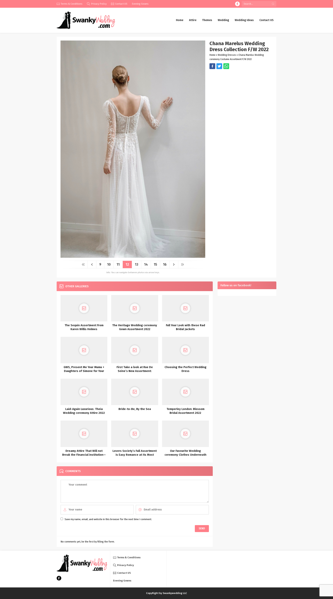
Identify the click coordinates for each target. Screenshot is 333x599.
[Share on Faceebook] (219, 66)
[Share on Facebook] (212, 66)
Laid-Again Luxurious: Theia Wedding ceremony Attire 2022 (84, 411)
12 (127, 264)
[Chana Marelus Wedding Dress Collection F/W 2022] (133, 256)
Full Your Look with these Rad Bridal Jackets (185, 327)
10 (109, 264)
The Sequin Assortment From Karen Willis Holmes (84, 327)
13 (136, 264)
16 (164, 264)
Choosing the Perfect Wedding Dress (185, 369)
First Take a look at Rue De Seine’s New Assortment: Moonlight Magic (135, 371)
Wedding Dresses (227, 55)
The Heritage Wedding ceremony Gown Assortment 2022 (134, 327)
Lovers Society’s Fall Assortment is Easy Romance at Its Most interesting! (135, 454)
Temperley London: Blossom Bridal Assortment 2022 (185, 411)
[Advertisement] (240, 96)
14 (146, 264)
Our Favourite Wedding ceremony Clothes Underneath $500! (185, 454)
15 (155, 264)
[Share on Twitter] (226, 66)
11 (118, 264)
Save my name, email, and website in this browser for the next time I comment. (108, 519)
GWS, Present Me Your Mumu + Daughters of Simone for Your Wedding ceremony (84, 371)
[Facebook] (237, 4)
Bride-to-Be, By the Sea (135, 409)
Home (212, 55)
